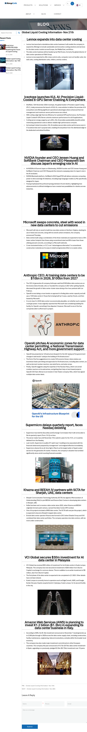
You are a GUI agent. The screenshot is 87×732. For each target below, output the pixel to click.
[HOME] (11, 3)
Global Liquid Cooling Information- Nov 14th (40, 686)
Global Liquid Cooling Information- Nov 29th (41, 689)
